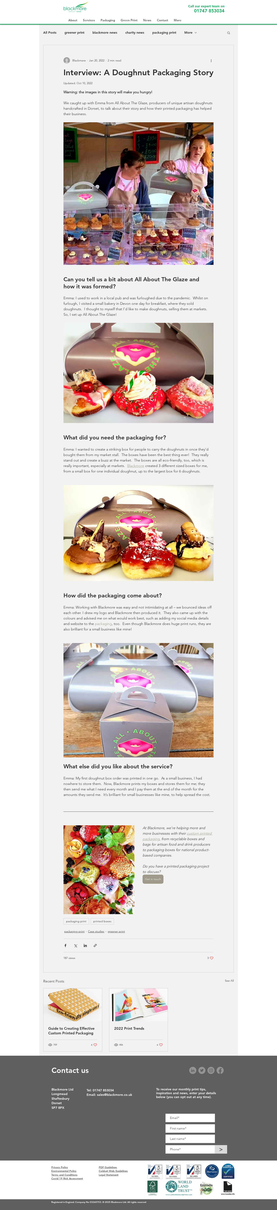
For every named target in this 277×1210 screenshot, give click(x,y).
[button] (229, 32)
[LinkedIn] (192, 1070)
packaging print (164, 32)
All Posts (49, 32)
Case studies (96, 931)
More (188, 32)
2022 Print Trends (129, 1028)
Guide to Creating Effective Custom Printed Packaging (71, 1030)
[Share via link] (95, 945)
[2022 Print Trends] (138, 1004)
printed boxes (102, 921)
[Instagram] (211, 1070)
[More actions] (211, 60)
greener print (74, 32)
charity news (134, 32)
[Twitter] (201, 1070)
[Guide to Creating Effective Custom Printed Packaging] (72, 1004)
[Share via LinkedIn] (85, 945)
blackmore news (104, 32)
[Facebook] (220, 1070)
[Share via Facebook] (65, 945)
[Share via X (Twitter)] (75, 945)
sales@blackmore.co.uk (114, 1095)
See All (229, 980)
